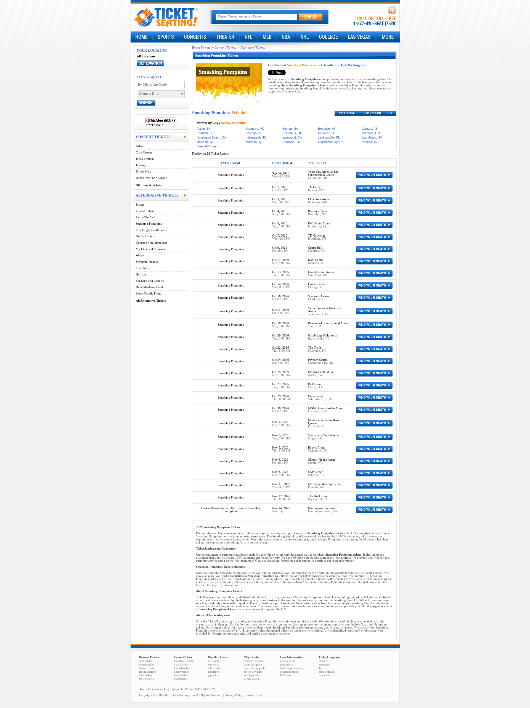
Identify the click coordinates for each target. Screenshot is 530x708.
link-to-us (285, 675)
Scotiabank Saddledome (323, 435)
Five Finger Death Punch (152, 230)
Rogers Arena (316, 447)
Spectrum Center (318, 296)
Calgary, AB (369, 128)
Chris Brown (144, 152)
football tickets (182, 668)
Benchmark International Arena (328, 323)
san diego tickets (253, 675)
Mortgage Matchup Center (325, 484)
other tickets (145, 675)
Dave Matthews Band (149, 287)
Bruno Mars (143, 171)
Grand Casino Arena (321, 272)
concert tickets (147, 664)
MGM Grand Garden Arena (325, 408)
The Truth (314, 347)
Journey (141, 165)
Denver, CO (326, 133)
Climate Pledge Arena (321, 459)
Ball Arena (314, 384)
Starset (140, 204)
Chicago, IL (253, 133)
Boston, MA (290, 128)
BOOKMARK (371, 113)
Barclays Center (318, 211)
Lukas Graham (145, 211)
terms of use (286, 664)
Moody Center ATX (320, 371)
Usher (139, 146)
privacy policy (288, 661)
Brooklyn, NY (327, 128)
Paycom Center (317, 359)
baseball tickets (182, 664)
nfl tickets (213, 661)
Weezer (140, 255)
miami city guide (253, 664)
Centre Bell (315, 247)
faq (320, 668)
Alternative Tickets (252, 47)
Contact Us (160, 689)
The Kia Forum (318, 496)
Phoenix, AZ (370, 142)
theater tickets (146, 668)
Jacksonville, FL (329, 137)
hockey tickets (182, 671)
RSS (389, 113)
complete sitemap (289, 671)
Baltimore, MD (255, 128)
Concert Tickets (225, 47)
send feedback (326, 671)
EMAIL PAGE (348, 113)
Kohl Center (316, 259)
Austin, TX (203, 128)
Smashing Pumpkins (149, 223)
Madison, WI (205, 142)
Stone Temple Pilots (148, 293)
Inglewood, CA (292, 137)
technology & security (292, 668)
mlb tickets (214, 668)
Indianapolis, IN (256, 137)
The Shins (142, 268)
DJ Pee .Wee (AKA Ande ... (153, 177)
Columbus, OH (292, 133)
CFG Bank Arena (319, 199)
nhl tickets (213, 671)
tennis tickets (181, 675)
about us (323, 661)
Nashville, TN (291, 142)
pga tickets (214, 675)
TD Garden (315, 187)
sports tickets (146, 661)
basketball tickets (183, 661)
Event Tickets (201, 47)
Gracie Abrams (145, 236)
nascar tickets (181, 679)
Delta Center (316, 396)
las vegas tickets (148, 671)
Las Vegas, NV (372, 137)
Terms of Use (253, 695)
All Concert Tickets (148, 185)
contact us (324, 675)
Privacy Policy (233, 695)
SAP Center (315, 471)
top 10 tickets (146, 679)
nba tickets (214, 664)
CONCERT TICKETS (153, 137)
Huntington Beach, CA (211, 137)
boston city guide (253, 671)
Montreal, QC (255, 142)
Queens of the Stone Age (151, 242)
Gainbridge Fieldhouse (322, 335)
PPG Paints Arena (319, 223)
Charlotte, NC (206, 133)
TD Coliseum (316, 235)
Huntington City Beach (322, 508)
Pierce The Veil (145, 217)
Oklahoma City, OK (331, 142)
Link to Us (176, 689)
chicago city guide (253, 661)
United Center (317, 284)
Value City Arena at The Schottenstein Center (323, 173)
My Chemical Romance (151, 249)
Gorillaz (141, 274)
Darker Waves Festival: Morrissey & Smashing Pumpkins (230, 510)
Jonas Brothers (145, 158)
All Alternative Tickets (151, 300)
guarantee (324, 664)
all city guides (251, 679)
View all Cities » (208, 146)
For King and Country (150, 280)
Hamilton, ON (371, 133)
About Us (145, 689)
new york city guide (254, 668)
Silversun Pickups (147, 261)
